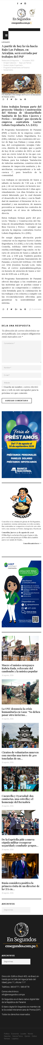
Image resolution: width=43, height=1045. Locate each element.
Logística (15, 1039)
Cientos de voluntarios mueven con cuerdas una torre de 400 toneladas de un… (20, 755)
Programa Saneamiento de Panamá (16, 68)
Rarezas (7, 1039)
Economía (15, 1034)
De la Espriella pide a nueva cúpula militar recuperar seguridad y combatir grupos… (20, 842)
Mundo (30, 1034)
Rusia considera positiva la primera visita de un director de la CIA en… (20, 886)
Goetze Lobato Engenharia (12, 65)
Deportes (7, 1036)
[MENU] (5, 35)
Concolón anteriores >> (32, 543)
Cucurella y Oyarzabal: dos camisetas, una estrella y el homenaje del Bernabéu (17, 799)
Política (6, 1034)
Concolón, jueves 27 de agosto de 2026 (18, 532)
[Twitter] (21, 3)
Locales (6, 42)
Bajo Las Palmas (25, 63)
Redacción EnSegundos (10, 60)
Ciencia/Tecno (17, 1036)
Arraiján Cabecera (9, 63)
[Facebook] (17, 3)
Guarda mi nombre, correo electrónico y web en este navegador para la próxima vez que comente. (20, 390)
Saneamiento (8, 70)
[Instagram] (25, 3)
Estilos (34, 1036)
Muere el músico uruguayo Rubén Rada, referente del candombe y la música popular (20, 668)
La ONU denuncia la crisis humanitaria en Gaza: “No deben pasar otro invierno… (21, 712)
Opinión (27, 1036)
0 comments (36, 309)
